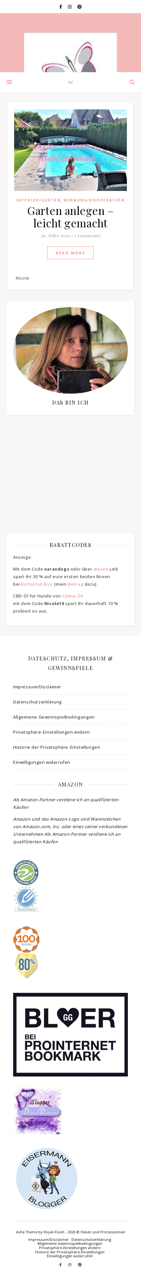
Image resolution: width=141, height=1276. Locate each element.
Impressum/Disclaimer (37, 687)
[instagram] (70, 7)
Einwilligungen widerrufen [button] (41, 762)
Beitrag (75, 584)
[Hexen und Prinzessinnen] (70, 42)
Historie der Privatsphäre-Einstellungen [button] (56, 747)
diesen (101, 569)
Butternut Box (36, 584)
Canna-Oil (72, 596)
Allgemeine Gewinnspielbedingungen (54, 717)
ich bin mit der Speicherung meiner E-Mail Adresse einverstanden (67, 459)
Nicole (22, 278)
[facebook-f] (61, 7)
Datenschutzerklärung (37, 702)
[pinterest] (79, 7)
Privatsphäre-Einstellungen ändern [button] (51, 732)
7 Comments (87, 235)
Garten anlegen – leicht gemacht (70, 216)
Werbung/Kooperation (94, 200)
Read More (70, 252)
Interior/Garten (38, 200)
